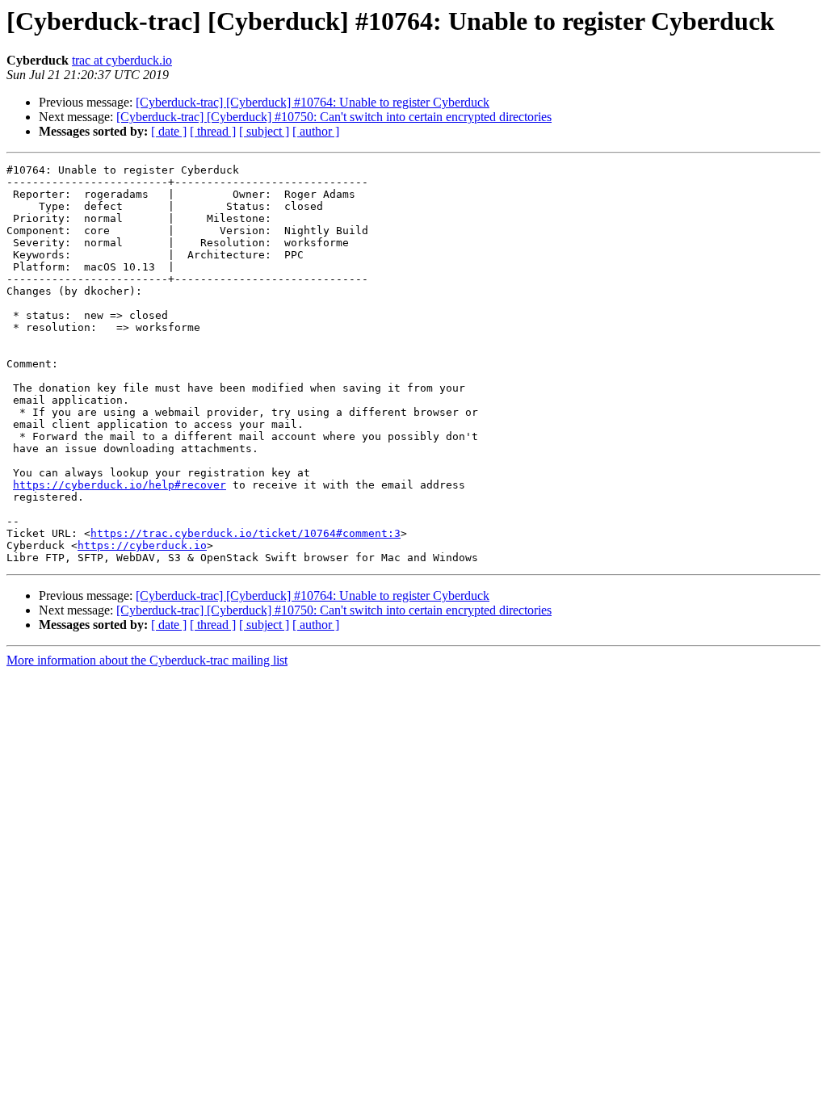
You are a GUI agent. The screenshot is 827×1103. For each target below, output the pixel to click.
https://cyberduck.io (142, 545)
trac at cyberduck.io (122, 60)
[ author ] (315, 131)
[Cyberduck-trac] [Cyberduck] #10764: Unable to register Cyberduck (312, 102)
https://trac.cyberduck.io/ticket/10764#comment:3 (245, 533)
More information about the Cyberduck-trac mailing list (147, 660)
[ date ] (169, 131)
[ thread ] (213, 131)
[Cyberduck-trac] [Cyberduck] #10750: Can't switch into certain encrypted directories (334, 117)
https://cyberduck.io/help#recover (119, 485)
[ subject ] (264, 131)
